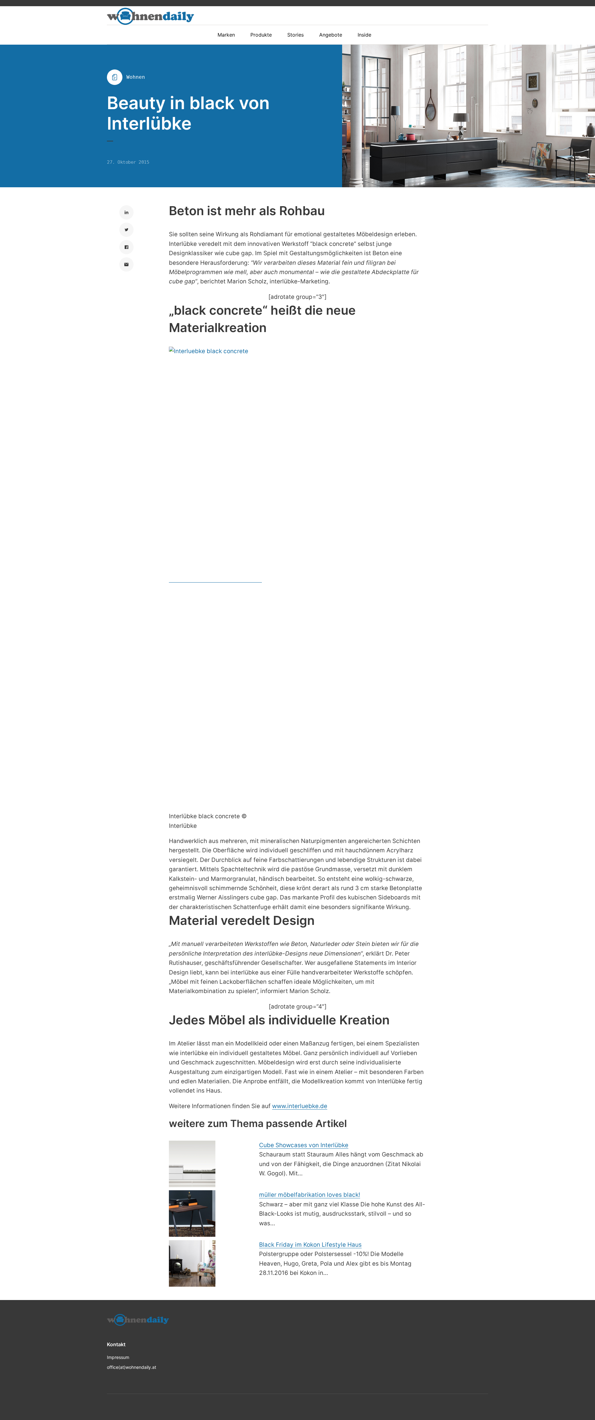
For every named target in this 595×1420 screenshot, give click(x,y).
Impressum (118, 1357)
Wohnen (135, 77)
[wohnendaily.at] (150, 16)
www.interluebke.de (299, 1106)
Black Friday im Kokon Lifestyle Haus (310, 1244)
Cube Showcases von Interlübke (303, 1145)
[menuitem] (229, 34)
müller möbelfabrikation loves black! (309, 1194)
